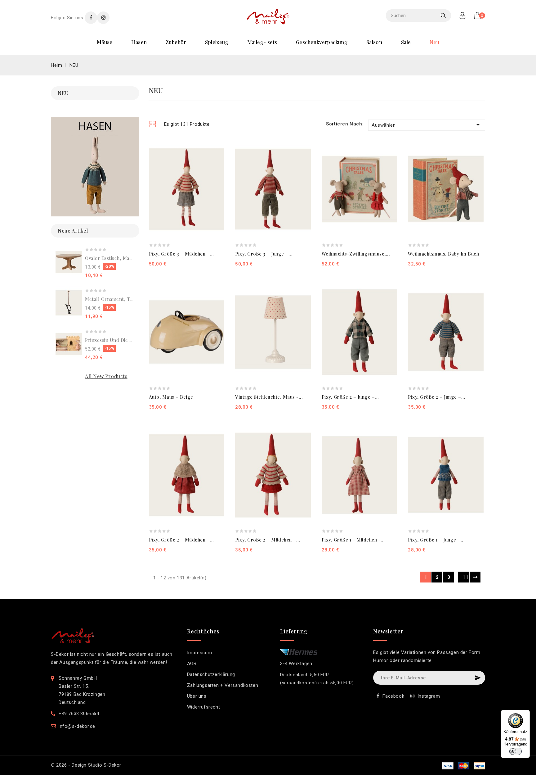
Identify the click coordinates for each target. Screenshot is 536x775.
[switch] (515, 751)
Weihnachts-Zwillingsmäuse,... (356, 254)
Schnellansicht (216, 158)
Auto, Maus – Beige (171, 397)
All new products (106, 376)
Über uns (197, 696)
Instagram (429, 696)
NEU (434, 42)
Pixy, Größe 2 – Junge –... (350, 397)
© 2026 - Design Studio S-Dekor (86, 765)
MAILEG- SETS (262, 42)
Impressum (199, 652)
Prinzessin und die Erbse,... (116, 340)
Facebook (393, 696)
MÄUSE (105, 42)
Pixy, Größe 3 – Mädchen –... (181, 254)
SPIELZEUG (216, 42)
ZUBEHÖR (176, 42)
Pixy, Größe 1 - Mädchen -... (353, 540)
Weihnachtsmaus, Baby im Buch (443, 254)
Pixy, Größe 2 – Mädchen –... (181, 540)
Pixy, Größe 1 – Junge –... (436, 540)
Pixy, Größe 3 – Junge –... (264, 254)
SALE (406, 42)
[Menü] (526, 713)
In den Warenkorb (254, 263)
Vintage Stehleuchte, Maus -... (269, 397)
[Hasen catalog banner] (95, 166)
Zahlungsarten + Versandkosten (222, 685)
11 (465, 577)
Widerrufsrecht (203, 707)
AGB (192, 663)
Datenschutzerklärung (211, 674)
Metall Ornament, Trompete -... (120, 299)
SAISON (374, 42)
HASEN (139, 42)
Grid (152, 124)
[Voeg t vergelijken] (216, 148)
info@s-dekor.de (77, 726)
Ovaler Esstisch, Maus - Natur (119, 258)
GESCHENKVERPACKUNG (321, 42)
